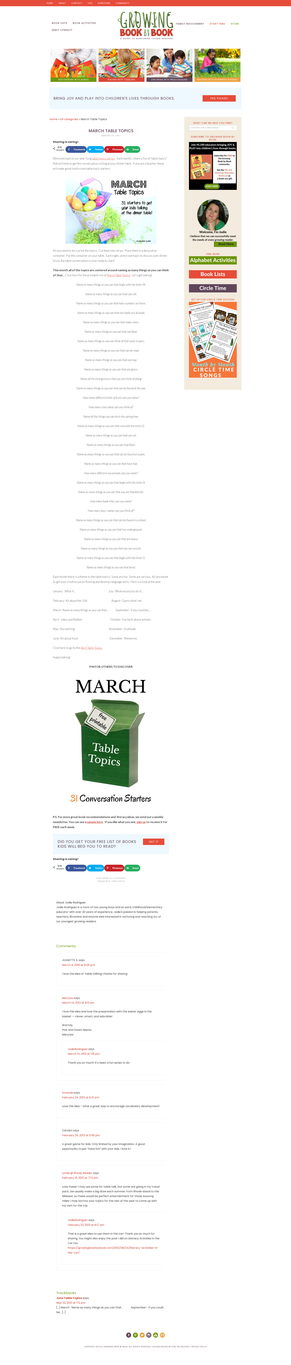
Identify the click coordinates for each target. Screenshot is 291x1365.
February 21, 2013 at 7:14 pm (80, 1178)
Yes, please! (219, 98)
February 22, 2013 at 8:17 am (86, 1225)
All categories (69, 119)
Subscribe (104, 3)
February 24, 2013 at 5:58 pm (81, 1135)
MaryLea (67, 998)
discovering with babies (73, 79)
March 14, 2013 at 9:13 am (78, 1003)
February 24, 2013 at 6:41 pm (80, 1097)
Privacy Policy (199, 1346)
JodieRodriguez (78, 1049)
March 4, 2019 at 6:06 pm (78, 965)
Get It (153, 842)
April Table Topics (91, 648)
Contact (77, 3)
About (62, 3)
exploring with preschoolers (169, 79)
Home (50, 3)
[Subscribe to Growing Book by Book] (213, 166)
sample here (95, 822)
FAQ (90, 3)
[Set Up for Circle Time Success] (213, 340)
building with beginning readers (217, 79)
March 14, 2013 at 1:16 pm (84, 1054)
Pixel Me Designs (180, 1346)
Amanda (67, 1093)
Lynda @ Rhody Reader (77, 1173)
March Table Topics (118, 275)
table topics (118, 881)
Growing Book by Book (145, 25)
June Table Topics (69, 1298)
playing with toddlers (121, 79)
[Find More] (213, 263)
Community (123, 3)
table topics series (103, 158)
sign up (141, 822)
